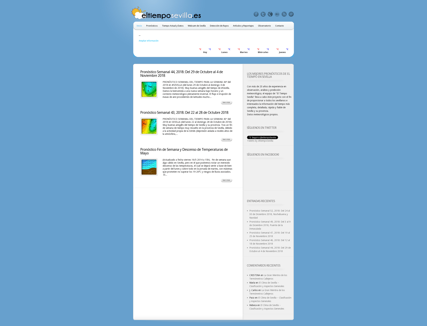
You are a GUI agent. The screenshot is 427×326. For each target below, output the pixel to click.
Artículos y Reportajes (243, 25)
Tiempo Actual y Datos (172, 25)
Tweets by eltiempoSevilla (260, 140)
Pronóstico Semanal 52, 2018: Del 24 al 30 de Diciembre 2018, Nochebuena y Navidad (269, 214)
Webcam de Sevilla (197, 25)
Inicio (139, 25)
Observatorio (264, 25)
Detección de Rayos (219, 25)
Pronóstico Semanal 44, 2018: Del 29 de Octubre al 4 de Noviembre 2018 (181, 74)
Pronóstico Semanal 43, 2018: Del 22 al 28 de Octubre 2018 (184, 112)
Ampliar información (148, 40)
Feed (284, 14)
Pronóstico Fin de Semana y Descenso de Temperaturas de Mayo (184, 151)
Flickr (277, 14)
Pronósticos (152, 25)
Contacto (279, 25)
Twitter (263, 14)
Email (291, 14)
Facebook (256, 14)
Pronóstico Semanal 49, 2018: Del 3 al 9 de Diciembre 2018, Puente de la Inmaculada (270, 225)
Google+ (270, 14)
